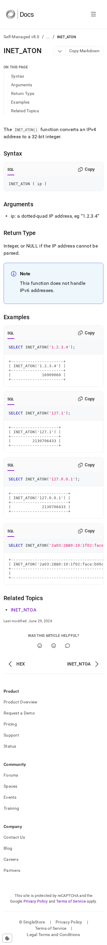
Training (11, 808)
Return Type (22, 93)
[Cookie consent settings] (7, 938)
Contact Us (14, 837)
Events (10, 797)
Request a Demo (19, 713)
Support (11, 735)
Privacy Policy (35, 901)
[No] (54, 646)
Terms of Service (71, 901)
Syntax (17, 76)
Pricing (10, 724)
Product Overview (20, 702)
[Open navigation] (93, 14)
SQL (10, 170)
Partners (12, 870)
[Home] (20, 14)
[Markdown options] (60, 51)
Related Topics (25, 110)
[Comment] (68, 646)
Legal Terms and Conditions (53, 934)
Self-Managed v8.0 (22, 36)
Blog (8, 848)
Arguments (21, 84)
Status (10, 746)
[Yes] (40, 646)
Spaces (11, 786)
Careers (11, 859)
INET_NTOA (23, 610)
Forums (11, 775)
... (48, 36)
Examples (20, 102)
